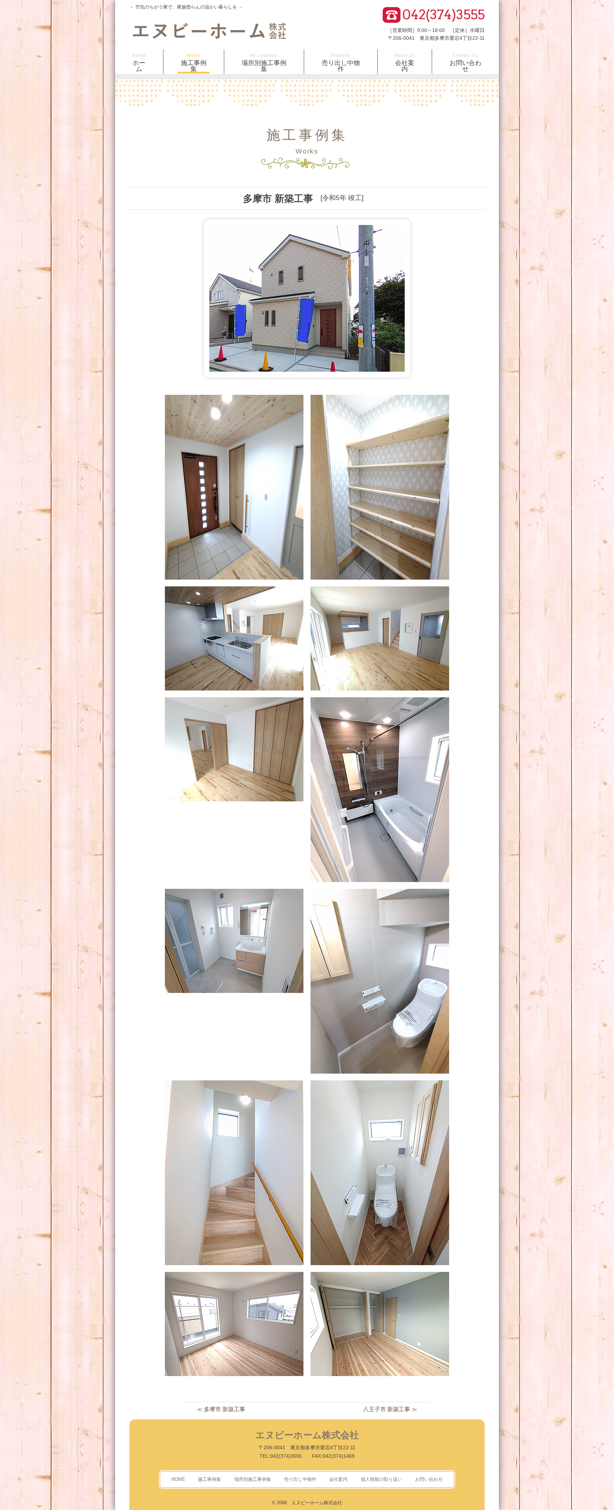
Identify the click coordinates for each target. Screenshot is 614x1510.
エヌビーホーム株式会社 (307, 1435)
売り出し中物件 (341, 62)
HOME (178, 1479)
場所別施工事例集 (264, 62)
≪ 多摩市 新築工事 (221, 1409)
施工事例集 (193, 62)
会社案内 (404, 62)
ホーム (139, 62)
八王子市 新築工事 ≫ (390, 1409)
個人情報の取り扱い (381, 1479)
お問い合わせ (465, 62)
